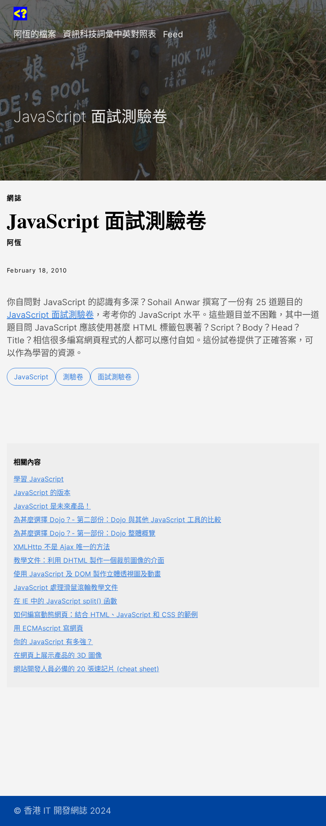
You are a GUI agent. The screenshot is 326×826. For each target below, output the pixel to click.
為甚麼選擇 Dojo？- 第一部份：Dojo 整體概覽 (84, 533)
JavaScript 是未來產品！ (52, 506)
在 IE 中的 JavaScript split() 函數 (65, 601)
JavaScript (31, 377)
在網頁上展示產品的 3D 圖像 (58, 655)
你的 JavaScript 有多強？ (53, 641)
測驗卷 (73, 377)
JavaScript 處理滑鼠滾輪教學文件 (66, 587)
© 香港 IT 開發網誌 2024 (62, 811)
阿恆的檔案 (35, 34)
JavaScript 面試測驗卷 (50, 315)
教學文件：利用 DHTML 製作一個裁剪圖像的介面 (89, 560)
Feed (173, 34)
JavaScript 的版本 (42, 492)
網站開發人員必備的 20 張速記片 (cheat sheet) (86, 669)
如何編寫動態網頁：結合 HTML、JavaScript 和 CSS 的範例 (106, 614)
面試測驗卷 (115, 377)
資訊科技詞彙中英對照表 (109, 34)
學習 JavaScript (39, 479)
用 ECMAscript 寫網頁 (48, 628)
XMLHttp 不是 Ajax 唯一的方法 (62, 546)
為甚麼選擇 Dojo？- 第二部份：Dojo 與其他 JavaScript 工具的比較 (117, 519)
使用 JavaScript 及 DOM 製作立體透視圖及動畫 (87, 574)
